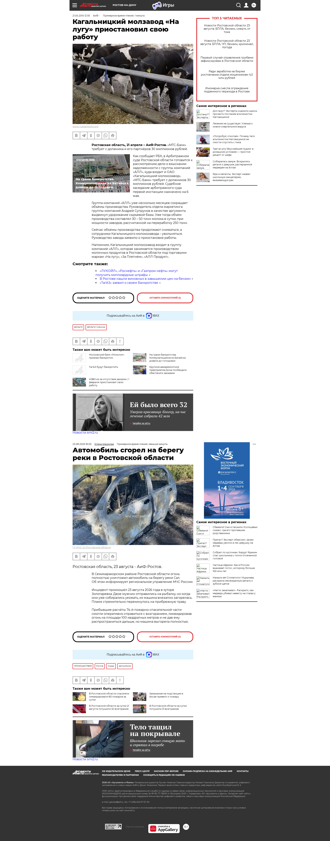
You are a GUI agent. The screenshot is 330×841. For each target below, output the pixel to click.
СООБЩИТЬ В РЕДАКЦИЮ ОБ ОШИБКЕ (164, 775)
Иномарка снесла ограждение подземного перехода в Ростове (227, 90)
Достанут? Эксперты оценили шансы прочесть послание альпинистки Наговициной (235, 113)
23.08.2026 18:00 (82, 444)
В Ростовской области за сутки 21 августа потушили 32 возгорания (109, 707)
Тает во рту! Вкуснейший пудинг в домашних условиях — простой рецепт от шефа (233, 151)
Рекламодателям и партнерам (120, 775)
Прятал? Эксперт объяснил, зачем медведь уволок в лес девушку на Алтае (233, 542)
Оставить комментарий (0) (165, 636)
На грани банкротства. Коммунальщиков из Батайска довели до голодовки (167, 357)
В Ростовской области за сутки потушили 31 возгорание (168, 707)
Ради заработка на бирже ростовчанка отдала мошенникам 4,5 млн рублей (227, 75)
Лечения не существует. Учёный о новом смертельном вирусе (233, 125)
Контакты (242, 771)
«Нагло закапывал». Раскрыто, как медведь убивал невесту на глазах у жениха (234, 593)
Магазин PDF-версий (166, 771)
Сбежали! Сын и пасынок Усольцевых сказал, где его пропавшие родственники (235, 530)
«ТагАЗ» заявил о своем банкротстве (129, 283)
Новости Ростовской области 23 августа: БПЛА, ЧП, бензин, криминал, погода (227, 44)
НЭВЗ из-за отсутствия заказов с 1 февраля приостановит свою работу (109, 382)
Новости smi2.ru (85, 432)
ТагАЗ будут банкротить (103, 366)
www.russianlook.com (86, 126)
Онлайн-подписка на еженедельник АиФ (207, 771)
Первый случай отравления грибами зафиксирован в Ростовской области (227, 59)
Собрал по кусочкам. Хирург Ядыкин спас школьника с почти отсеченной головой (235, 555)
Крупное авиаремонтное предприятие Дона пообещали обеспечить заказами (168, 369)
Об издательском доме (116, 771)
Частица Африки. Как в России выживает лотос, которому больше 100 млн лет (234, 568)
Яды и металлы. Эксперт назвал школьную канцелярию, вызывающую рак (231, 177)
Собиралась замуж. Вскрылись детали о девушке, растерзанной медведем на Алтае (232, 164)
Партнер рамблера (135, 827)
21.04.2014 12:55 (81, 15)
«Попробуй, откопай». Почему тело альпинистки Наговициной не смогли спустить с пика (234, 139)
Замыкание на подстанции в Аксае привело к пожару (166, 695)
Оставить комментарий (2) (165, 298)
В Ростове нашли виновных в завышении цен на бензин (145, 279)
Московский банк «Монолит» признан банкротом (106, 356)
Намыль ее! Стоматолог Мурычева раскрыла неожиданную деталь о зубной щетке (233, 580)
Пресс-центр (142, 771)
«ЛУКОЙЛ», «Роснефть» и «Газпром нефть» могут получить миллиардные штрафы (136, 273)
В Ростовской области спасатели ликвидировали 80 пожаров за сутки (109, 696)
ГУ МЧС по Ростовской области (92, 547)
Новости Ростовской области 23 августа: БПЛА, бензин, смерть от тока (227, 29)
